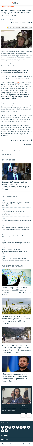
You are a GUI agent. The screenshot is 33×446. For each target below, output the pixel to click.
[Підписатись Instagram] (17, 427)
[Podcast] (2, 430)
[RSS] (28, 427)
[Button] (14, 23)
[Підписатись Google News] (6, 427)
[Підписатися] (6, 430)
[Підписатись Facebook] (2, 427)
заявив (17, 82)
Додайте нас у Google (7, 444)
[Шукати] (29, 444)
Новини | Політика (7, 7)
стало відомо (9, 103)
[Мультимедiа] (17, 444)
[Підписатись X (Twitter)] (9, 427)
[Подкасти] (23, 444)
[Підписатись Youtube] (13, 427)
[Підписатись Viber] (21, 427)
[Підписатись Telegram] (24, 427)
